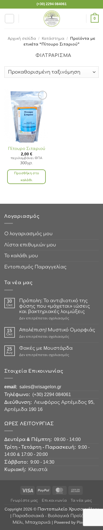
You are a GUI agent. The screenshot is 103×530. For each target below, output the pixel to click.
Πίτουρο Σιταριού (26, 149)
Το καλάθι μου (21, 255)
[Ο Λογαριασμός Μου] (79, 18)
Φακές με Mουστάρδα (46, 348)
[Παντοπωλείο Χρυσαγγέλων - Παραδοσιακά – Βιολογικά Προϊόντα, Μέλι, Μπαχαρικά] (51, 19)
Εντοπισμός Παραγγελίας (35, 266)
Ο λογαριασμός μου (28, 233)
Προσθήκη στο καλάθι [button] (26, 176)
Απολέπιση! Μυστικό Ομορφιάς (57, 329)
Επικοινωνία (54, 501)
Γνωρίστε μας (24, 501)
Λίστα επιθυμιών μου (30, 244)
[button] (9, 18)
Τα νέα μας (81, 501)
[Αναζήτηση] (25, 18)
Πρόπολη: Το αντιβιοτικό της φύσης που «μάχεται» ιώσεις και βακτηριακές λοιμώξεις (54, 306)
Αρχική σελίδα (22, 38)
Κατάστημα (53, 38)
